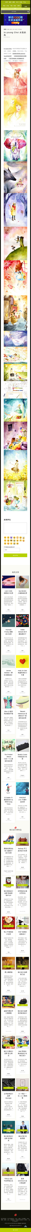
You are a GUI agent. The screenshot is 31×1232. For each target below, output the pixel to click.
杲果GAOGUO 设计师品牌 (22, 1181)
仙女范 (9, 871)
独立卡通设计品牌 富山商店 (8, 1053)
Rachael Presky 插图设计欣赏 (8, 632)
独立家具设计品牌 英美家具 (8, 1138)
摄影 (13, 2)
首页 (6, 2)
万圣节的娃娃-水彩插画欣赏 (16, 58)
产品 (24, 2)
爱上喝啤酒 (8, 972)
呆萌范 (8, 990)
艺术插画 (20, 29)
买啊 (18, 5)
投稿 (26, 6)
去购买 (8, 842)
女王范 (22, 1070)
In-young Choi (8, 48)
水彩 (13, 29)
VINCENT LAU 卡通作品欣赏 (22, 800)
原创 (7, 5)
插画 (10, 2)
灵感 (21, 2)
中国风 (22, 1116)
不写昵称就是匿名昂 (9, 547)
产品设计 (22, 775)
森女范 (22, 950)
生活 (17, 2)
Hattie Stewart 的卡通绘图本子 (22, 632)
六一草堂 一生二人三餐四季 (22, 1096)
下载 (11, 5)
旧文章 (15, 1230)
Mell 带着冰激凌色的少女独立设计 (22, 1053)
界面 (4, 5)
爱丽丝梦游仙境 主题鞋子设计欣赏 (8, 851)
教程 (15, 5)
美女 (22, 1156)
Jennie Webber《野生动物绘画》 (8, 673)
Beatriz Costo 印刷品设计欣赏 (22, 757)
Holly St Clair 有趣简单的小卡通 (22, 673)
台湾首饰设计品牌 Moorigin (8, 1096)
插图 (8, 29)
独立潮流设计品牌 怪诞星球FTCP (8, 893)
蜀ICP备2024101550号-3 (15, 1225)
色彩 (16, 29)
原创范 (22, 867)
